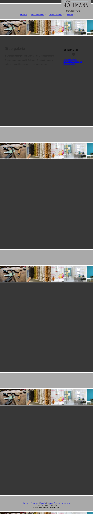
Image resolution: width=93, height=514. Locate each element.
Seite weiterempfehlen (62, 503)
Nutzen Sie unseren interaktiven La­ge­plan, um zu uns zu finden (73, 62)
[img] (46, 6)
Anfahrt (50, 503)
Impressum (35, 503)
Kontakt (70, 15)
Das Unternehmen (37, 15)
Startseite (23, 15)
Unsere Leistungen (55, 15)
